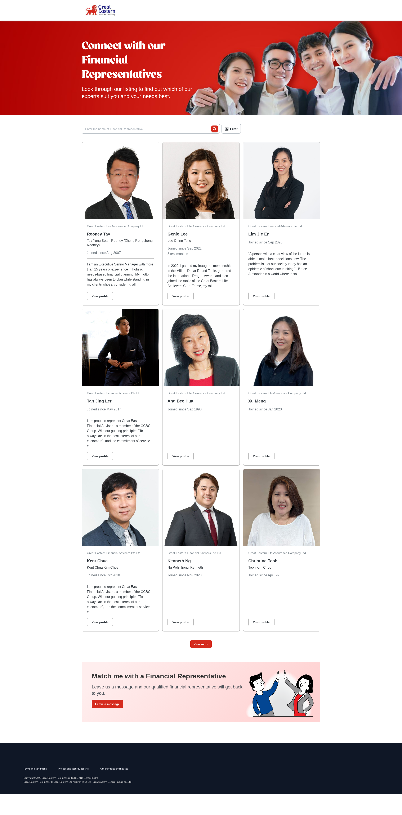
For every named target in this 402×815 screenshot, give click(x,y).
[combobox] (148, 128)
